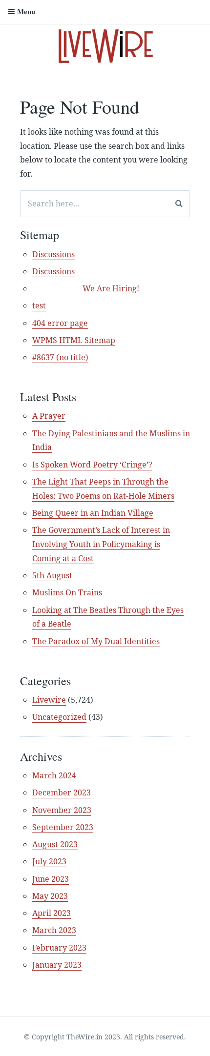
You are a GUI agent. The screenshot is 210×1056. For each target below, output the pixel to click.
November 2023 (61, 810)
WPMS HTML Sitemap (73, 340)
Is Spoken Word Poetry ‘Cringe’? (92, 464)
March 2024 (54, 775)
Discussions (53, 254)
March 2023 (54, 930)
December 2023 (61, 792)
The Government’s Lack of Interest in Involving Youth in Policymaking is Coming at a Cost (101, 544)
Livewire (49, 699)
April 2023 (51, 913)
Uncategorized (59, 716)
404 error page (60, 323)
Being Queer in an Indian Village (92, 513)
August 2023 (55, 844)
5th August (52, 575)
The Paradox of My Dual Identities (96, 641)
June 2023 (50, 878)
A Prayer (48, 415)
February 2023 (59, 947)
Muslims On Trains (67, 592)
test (39, 305)
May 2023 (50, 896)
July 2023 (49, 861)
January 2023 (57, 964)
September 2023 (62, 827)
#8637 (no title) (60, 357)
